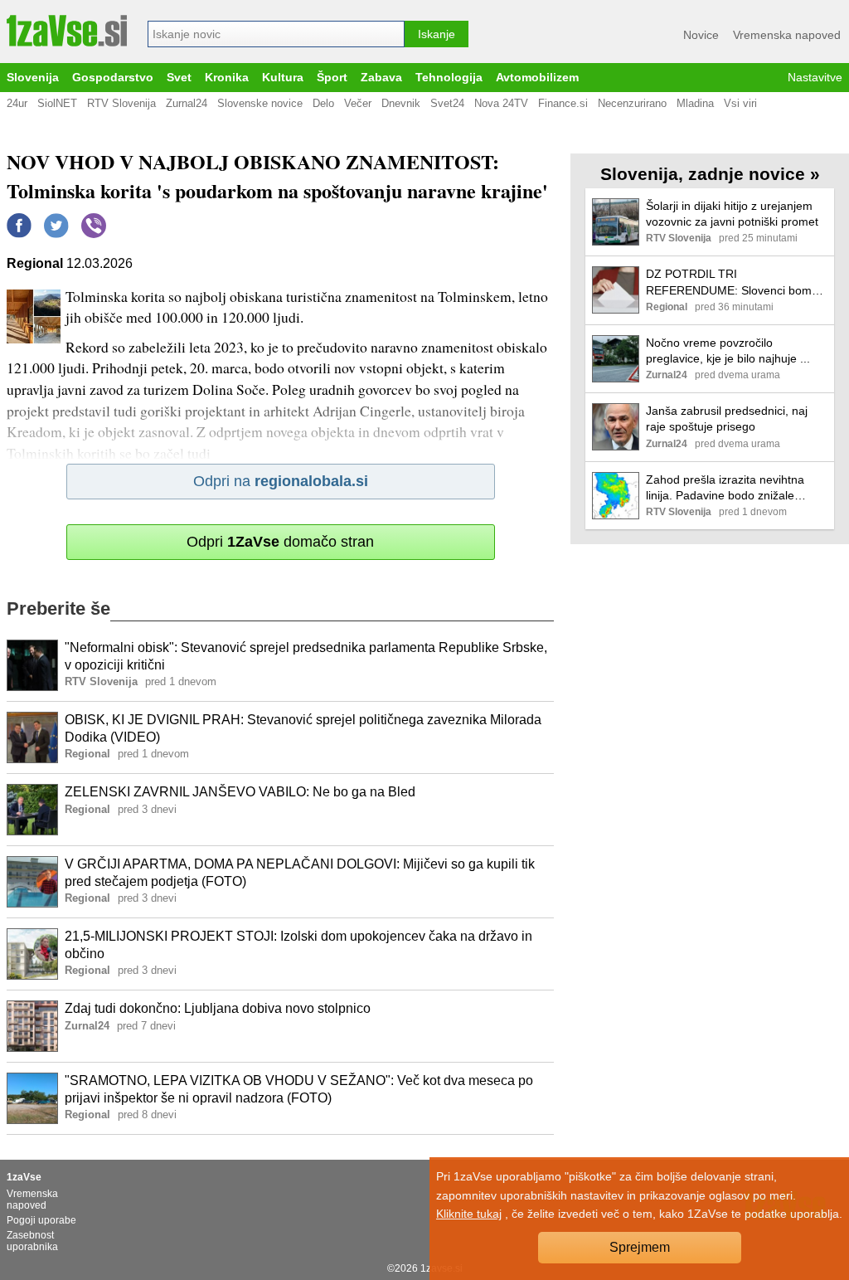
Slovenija (33, 77)
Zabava (381, 77)
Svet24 (447, 103)
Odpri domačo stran (280, 541)
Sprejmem (639, 1247)
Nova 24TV (501, 103)
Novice (701, 34)
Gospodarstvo (112, 77)
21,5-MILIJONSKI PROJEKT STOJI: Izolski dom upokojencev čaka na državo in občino (298, 945)
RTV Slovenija (121, 103)
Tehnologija (449, 77)
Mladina (695, 103)
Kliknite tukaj (469, 1213)
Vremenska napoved (787, 34)
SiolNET (57, 103)
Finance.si (563, 103)
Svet (179, 77)
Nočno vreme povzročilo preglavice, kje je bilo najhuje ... (728, 350)
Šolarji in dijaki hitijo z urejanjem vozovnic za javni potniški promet (732, 213)
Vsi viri (740, 103)
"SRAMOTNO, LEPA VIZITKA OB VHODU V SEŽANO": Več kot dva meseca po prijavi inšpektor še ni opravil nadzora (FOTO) (299, 1089)
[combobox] (276, 34)
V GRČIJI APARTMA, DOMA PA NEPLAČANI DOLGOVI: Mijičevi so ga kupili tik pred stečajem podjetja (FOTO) (300, 872)
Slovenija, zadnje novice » (710, 173)
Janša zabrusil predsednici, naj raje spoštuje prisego (727, 418)
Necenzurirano (632, 103)
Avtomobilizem (537, 77)
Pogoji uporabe (41, 1220)
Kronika (227, 77)
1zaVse (24, 1177)
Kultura (282, 77)
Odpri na (280, 481)
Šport (332, 77)
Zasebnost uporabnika (32, 1241)
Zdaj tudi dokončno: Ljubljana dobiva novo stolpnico (218, 1008)
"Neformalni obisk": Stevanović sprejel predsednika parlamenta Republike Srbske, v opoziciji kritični (306, 656)
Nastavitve (815, 77)
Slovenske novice (260, 103)
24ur (17, 103)
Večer (357, 103)
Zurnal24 (186, 103)
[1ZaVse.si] (67, 30)
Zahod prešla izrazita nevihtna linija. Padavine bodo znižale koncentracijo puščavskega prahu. (735, 488)
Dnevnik (400, 103)
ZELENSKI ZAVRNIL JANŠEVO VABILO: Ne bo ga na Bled (240, 792)
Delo (323, 103)
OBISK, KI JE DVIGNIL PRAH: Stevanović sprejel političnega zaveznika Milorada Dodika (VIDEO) (303, 728)
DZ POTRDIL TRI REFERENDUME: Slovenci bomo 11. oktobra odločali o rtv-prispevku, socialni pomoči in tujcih (736, 282)
